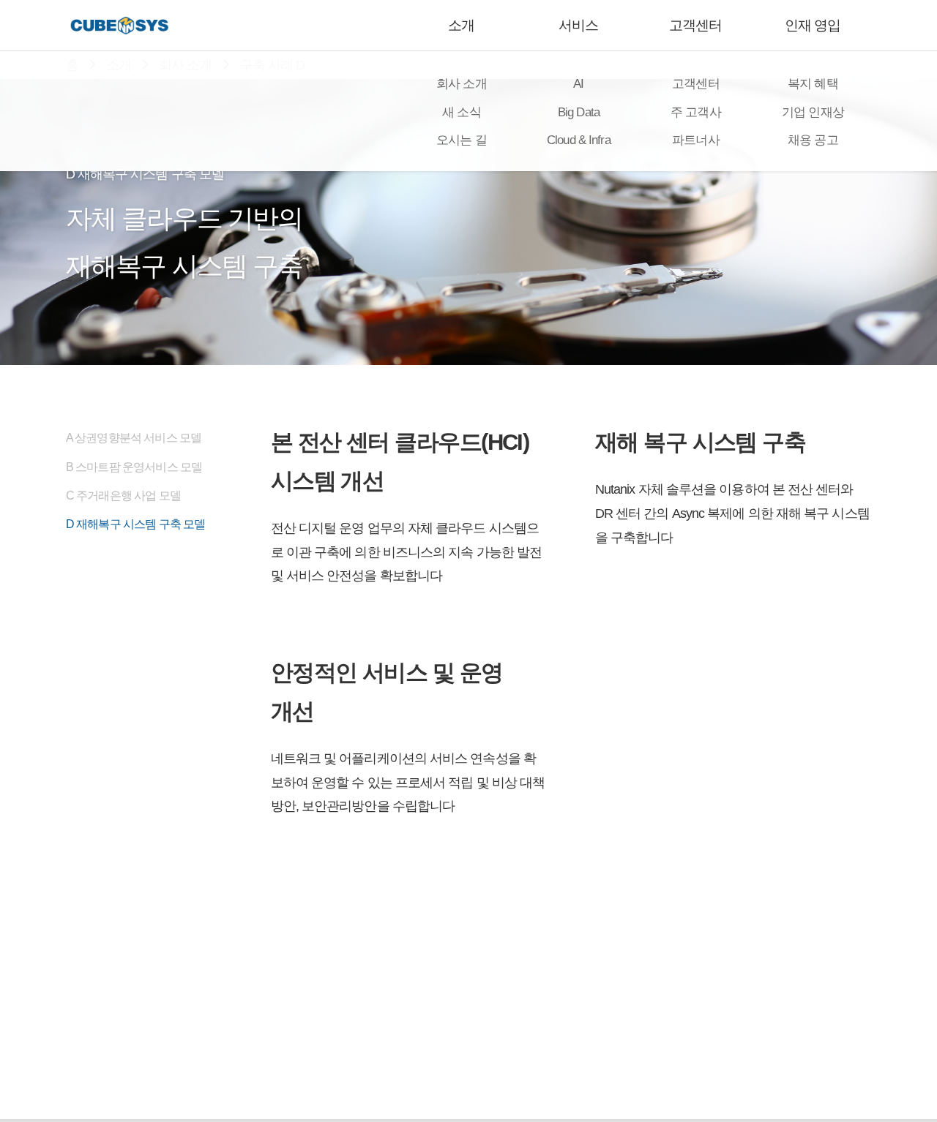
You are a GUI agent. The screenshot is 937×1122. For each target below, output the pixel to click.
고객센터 (695, 25)
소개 (461, 25)
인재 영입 (812, 25)
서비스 (578, 25)
